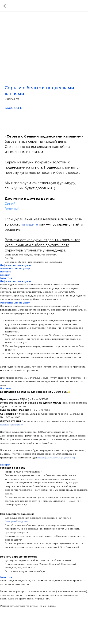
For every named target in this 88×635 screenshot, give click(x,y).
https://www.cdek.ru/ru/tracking (56, 457)
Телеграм (10, 521)
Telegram (22, 521)
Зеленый (12, 209)
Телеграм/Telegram (11, 424)
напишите (29, 224)
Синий (10, 204)
